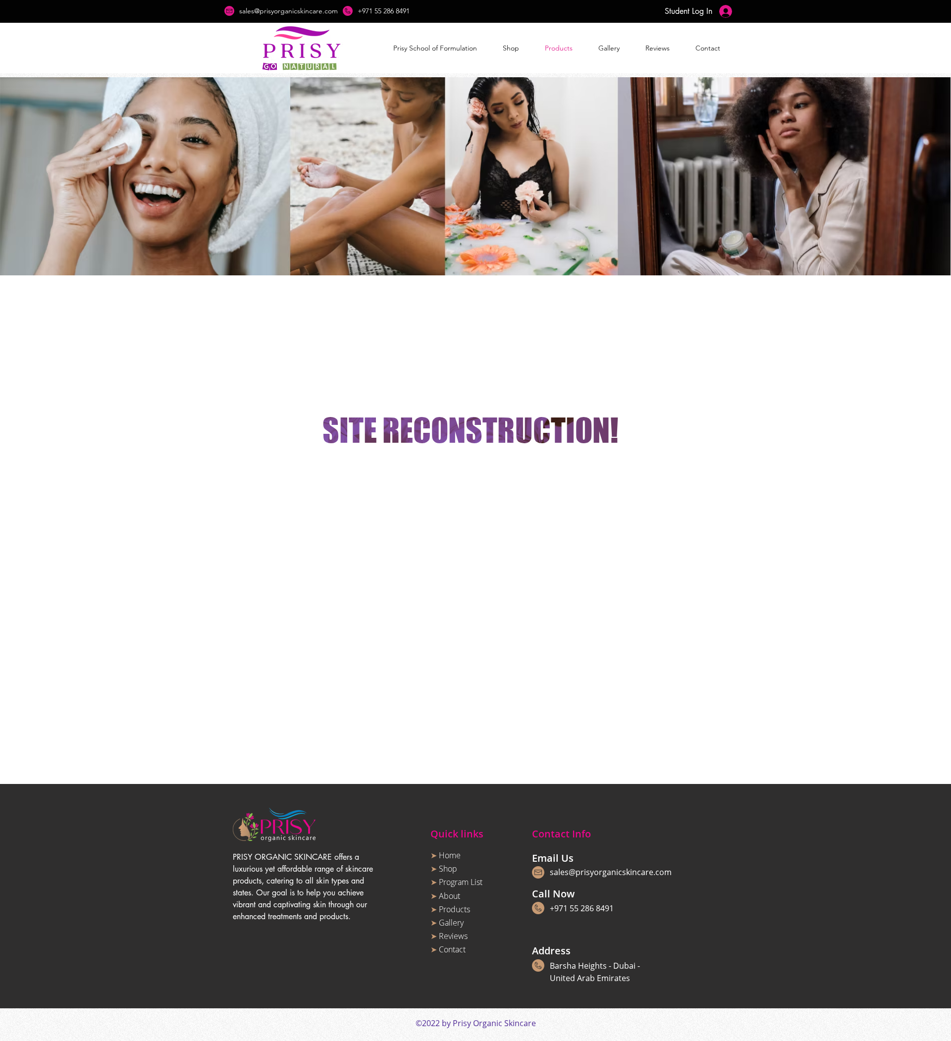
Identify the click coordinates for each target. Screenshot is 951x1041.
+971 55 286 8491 (582, 908)
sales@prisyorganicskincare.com (611, 872)
